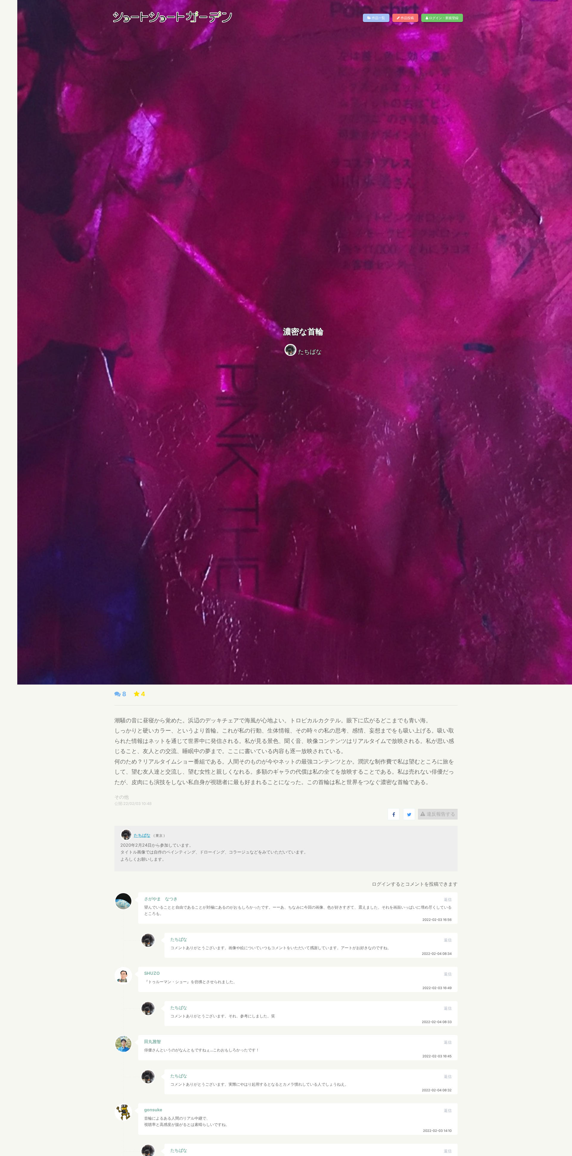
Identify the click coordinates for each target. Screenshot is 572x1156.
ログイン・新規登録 (443, 18)
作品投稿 (407, 18)
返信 (448, 899)
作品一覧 (378, 18)
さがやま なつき (161, 898)
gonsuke (153, 1109)
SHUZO (152, 973)
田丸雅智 (152, 1041)
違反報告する (440, 814)
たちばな (310, 351)
